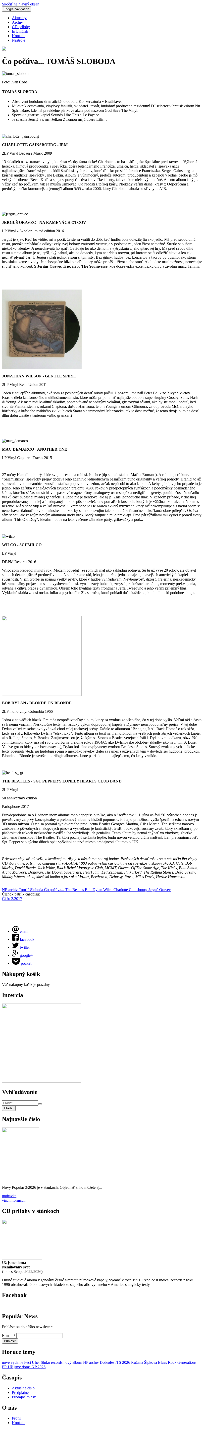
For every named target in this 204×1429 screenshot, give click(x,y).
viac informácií (13, 1200)
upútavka (9, 1196)
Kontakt (18, 36)
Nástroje (18, 40)
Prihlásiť (10, 1341)
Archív (17, 22)
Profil (16, 1418)
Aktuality (19, 18)
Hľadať (9, 1108)
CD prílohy (21, 27)
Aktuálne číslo (23, 1388)
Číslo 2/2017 (12, 898)
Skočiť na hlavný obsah (20, 4)
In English (20, 31)
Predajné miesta (24, 1397)
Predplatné (20, 1392)
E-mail (8, 1335)
